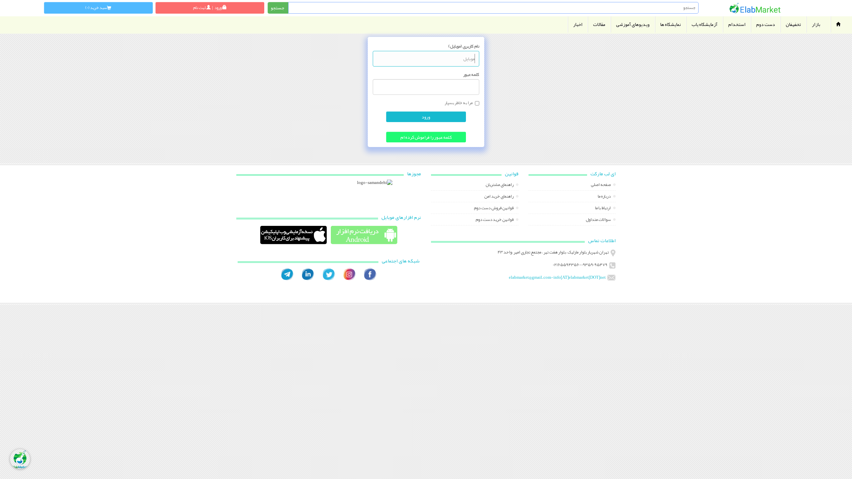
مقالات (599, 24)
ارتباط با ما (603, 208)
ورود (426, 116)
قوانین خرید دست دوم (495, 220)
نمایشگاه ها (670, 24)
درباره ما (604, 197)
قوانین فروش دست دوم (494, 208)
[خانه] (754, 8)
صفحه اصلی (601, 185)
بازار (816, 24)
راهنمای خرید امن (499, 197)
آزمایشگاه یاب (705, 24)
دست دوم (765, 24)
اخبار (577, 24)
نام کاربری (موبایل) (463, 46)
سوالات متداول (598, 220)
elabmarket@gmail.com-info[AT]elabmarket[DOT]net (557, 277)
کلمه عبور (471, 75)
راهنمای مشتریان (500, 185)
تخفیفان (793, 24)
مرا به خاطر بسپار (459, 103)
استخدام (737, 24)
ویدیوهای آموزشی (633, 24)
